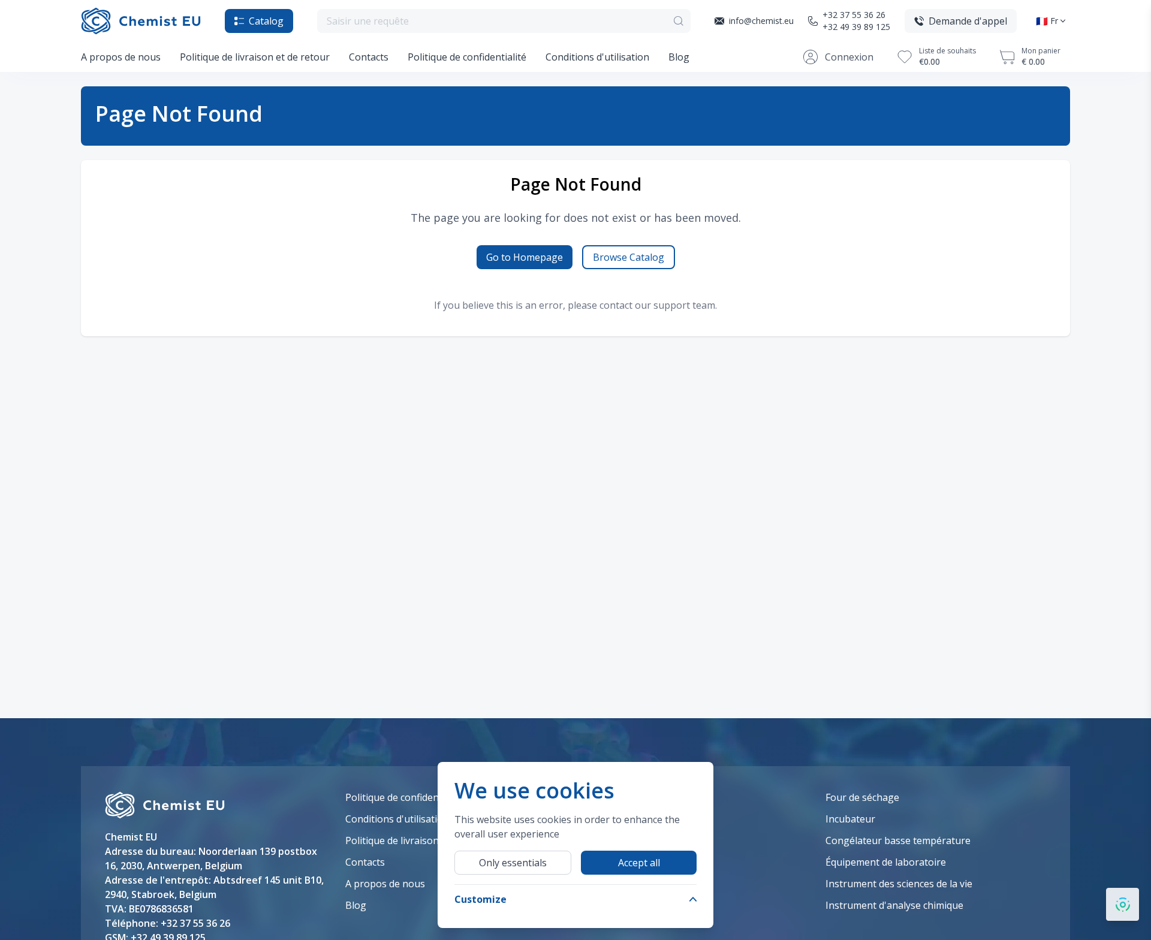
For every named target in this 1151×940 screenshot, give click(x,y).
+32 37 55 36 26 (853, 14)
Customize (480, 899)
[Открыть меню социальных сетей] (1122, 904)
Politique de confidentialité (467, 57)
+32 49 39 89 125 (856, 26)
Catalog (266, 21)
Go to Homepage (524, 257)
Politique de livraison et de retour (255, 57)
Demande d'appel (968, 21)
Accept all (639, 862)
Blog (678, 57)
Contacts (368, 57)
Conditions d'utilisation (597, 57)
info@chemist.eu (761, 20)
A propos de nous (121, 57)
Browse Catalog (628, 257)
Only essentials (513, 862)
